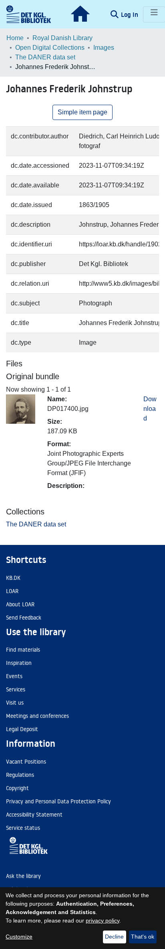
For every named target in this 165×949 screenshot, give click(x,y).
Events (14, 676)
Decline (114, 936)
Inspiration (19, 663)
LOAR (12, 591)
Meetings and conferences (37, 715)
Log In (130, 14)
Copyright (17, 788)
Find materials (23, 649)
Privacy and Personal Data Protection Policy (58, 801)
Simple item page (82, 112)
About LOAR (20, 604)
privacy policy (102, 920)
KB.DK (13, 577)
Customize (19, 936)
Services (15, 689)
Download (150, 409)
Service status (23, 827)
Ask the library (23, 876)
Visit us (15, 702)
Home (15, 38)
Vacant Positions (26, 761)
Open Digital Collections (50, 47)
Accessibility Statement (34, 814)
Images (103, 47)
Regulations (20, 774)
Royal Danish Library (62, 38)
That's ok (142, 936)
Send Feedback (23, 617)
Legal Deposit (22, 729)
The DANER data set (45, 57)
